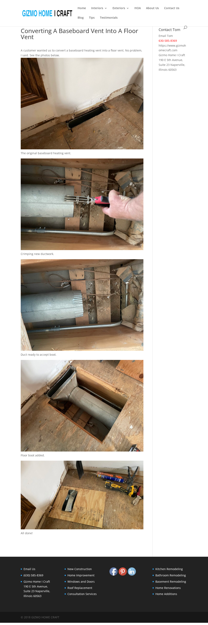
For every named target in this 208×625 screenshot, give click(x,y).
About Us (152, 8)
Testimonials (109, 17)
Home (82, 8)
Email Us (29, 569)
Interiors (97, 8)
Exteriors (119, 8)
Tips (92, 17)
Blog (81, 17)
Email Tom (166, 36)
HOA (137, 8)
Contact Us (171, 8)
